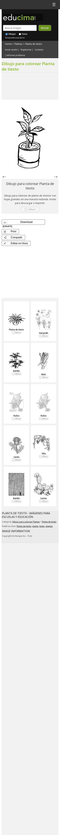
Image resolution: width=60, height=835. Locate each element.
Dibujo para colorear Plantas (26, 521)
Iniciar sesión (11, 50)
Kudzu (16, 415)
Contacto (39, 50)
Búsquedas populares (14, 37)
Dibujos (12, 34)
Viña (44, 453)
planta (35, 526)
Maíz (43, 374)
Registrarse (26, 50)
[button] (16, 243)
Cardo (16, 457)
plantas (49, 526)
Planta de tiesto (33, 43)
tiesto (42, 526)
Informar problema (16, 55)
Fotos (24, 34)
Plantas (18, 43)
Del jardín (43, 333)
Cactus (43, 498)
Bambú (16, 370)
